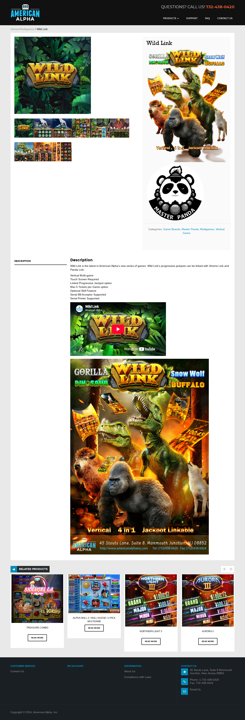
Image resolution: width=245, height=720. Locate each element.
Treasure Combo (37, 627)
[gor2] (81, 128)
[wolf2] (43, 128)
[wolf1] (62, 128)
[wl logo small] (23, 128)
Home (14, 29)
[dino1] (23, 151)
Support (192, 18)
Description (22, 261)
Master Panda (190, 229)
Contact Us (225, 18)
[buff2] (43, 151)
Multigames (27, 29)
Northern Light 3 (151, 631)
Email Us (195, 689)
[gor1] (100, 128)
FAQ (207, 18)
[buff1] (62, 151)
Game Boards (171, 229)
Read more (37, 638)
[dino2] (119, 128)
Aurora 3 (208, 631)
